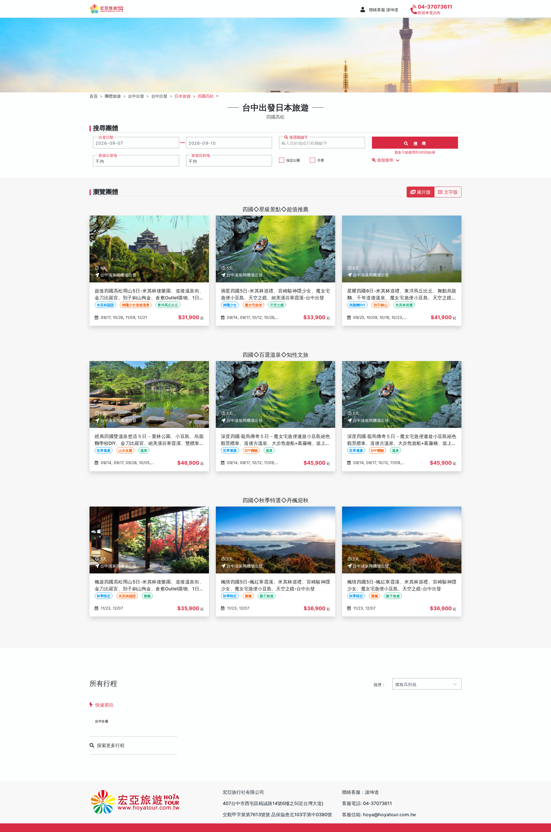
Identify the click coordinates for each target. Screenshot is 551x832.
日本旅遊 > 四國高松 (194, 96)
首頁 (94, 96)
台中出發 (101, 721)
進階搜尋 (385, 160)
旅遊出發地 (107, 155)
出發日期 (105, 137)
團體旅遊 (113, 96)
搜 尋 (417, 143)
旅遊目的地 (200, 155)
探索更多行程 (111, 745)
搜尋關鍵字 (298, 137)
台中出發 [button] (136, 96)
